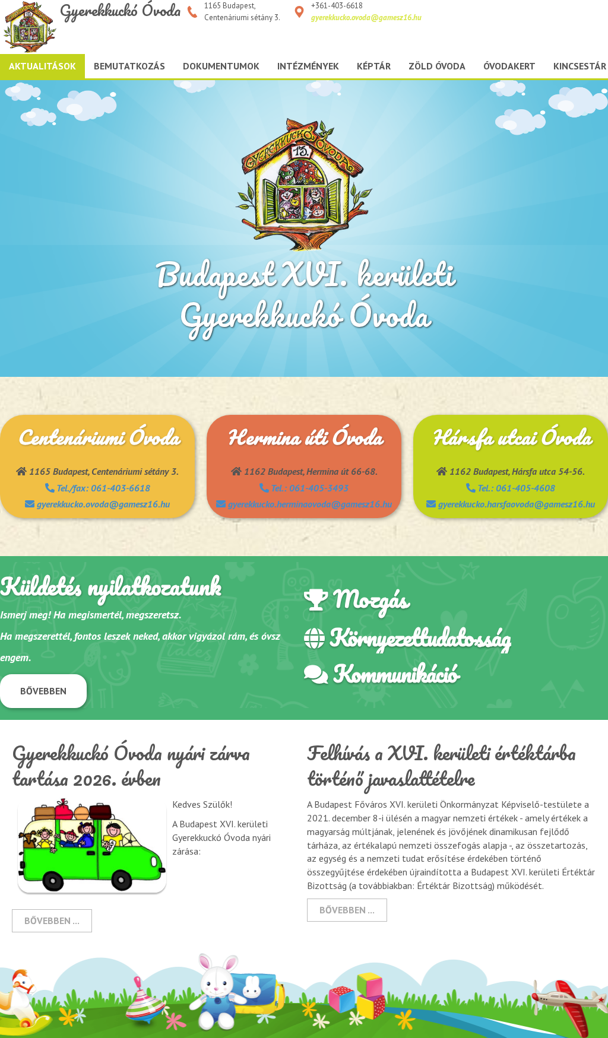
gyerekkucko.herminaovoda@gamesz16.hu (309, 504)
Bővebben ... (52, 920)
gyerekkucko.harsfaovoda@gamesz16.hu (515, 504)
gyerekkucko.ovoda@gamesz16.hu (366, 17)
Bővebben (43, 691)
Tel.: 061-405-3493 (309, 488)
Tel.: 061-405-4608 (515, 488)
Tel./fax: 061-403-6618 (102, 488)
